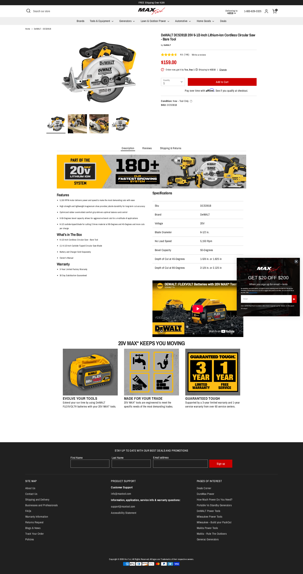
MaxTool (127, 559)
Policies (29, 539)
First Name (77, 458)
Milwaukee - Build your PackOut (214, 522)
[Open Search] (28, 11)
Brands (80, 21)
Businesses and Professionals (41, 505)
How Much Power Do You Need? (214, 499)
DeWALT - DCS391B (42, 28)
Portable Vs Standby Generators (214, 505)
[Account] (266, 11)
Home (27, 28)
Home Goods (204, 21)
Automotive (181, 21)
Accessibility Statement (123, 513)
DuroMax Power (205, 494)
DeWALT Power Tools (208, 511)
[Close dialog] (296, 261)
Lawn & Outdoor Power (154, 21)
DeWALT (167, 45)
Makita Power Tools (207, 528)
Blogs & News (32, 528)
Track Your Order (34, 534)
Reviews (147, 148)
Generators (125, 21)
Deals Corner (204, 488)
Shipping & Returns (170, 148)
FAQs (28, 511)
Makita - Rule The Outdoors (212, 534)
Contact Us (31, 494)
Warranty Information (36, 517)
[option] (99, 73)
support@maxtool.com (123, 506)
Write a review (199, 55)
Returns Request (34, 522)
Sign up (221, 464)
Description (128, 148)
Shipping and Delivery (37, 499)
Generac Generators (208, 539)
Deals (223, 21)
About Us (30, 488)
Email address (161, 457)
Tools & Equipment (100, 21)
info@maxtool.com (121, 494)
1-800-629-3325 (252, 11)
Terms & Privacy (253, 292)
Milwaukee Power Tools (209, 517)
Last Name (117, 458)
